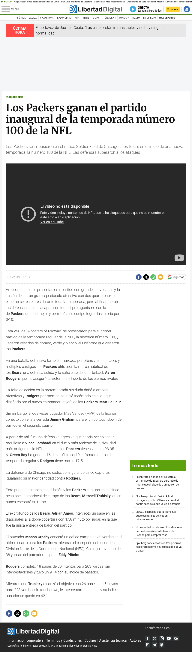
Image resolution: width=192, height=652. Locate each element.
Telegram (155, 645)
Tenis (86, 17)
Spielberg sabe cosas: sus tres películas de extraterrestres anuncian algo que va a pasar (159, 547)
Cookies (90, 640)
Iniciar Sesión (187, 9)
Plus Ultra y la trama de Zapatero (76, 2)
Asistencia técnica (113, 640)
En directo (149, 17)
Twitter (155, 638)
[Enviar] (153, 277)
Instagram (161, 638)
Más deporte (167, 17)
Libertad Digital (76, 631)
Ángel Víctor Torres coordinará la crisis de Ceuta (36, 2)
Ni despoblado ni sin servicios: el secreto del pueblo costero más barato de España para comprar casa (159, 531)
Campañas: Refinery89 (19, 645)
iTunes (161, 645)
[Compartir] (139, 277)
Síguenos (178, 277)
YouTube (169, 638)
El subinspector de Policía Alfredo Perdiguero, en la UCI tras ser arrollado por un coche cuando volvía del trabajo (158, 500)
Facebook (147, 638)
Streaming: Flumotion (68, 645)
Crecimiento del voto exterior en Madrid (145, 2)
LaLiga (33, 17)
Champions (47, 17)
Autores (135, 640)
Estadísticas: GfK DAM (44, 645)
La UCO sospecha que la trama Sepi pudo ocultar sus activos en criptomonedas (156, 515)
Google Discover (176, 638)
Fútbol (21, 17)
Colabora (172, 9)
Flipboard (147, 645)
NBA (77, 17)
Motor (96, 17)
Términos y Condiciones (64, 640)
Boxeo (136, 17)
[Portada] (95, 9)
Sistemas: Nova (89, 645)
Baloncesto (64, 17)
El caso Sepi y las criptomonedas (109, 2)
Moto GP (124, 17)
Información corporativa (26, 640)
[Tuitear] (146, 277)
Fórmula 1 (110, 17)
